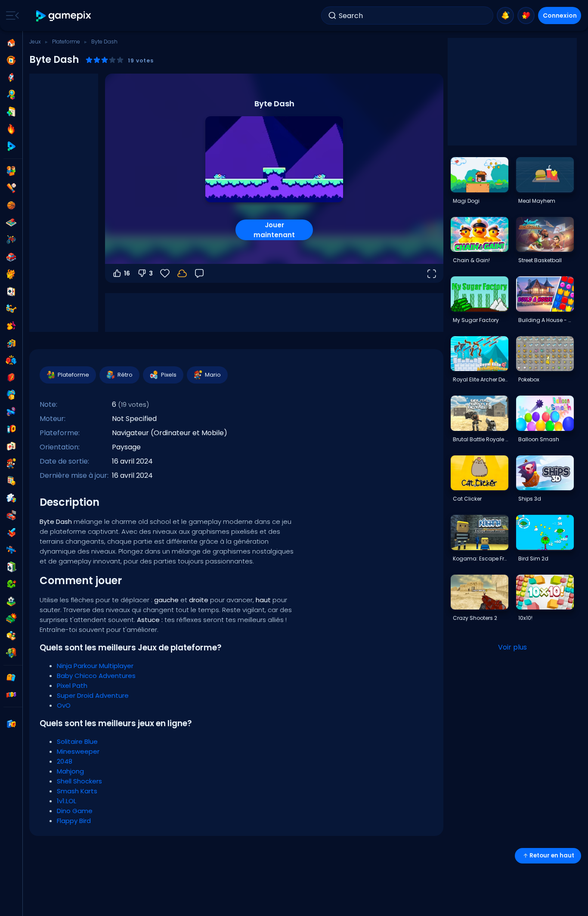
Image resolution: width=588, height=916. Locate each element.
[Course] (11, 515)
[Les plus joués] (11, 77)
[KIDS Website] (11, 694)
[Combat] (11, 360)
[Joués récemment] (11, 60)
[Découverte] (11, 94)
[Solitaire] (11, 567)
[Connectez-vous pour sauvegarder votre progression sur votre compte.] (182, 273)
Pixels (168, 375)
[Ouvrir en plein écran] (431, 273)
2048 (64, 761)
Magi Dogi (466, 200)
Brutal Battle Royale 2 (480, 439)
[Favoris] (526, 15)
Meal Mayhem (536, 200)
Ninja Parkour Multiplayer (95, 665)
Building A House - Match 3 (545, 320)
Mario (213, 375)
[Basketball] (11, 205)
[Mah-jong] (11, 446)
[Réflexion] (11, 498)
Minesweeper (78, 751)
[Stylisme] (11, 325)
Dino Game (75, 810)
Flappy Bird (74, 820)
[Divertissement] (11, 394)
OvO (64, 705)
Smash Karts (77, 790)
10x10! (525, 618)
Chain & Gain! (471, 260)
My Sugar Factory (476, 320)
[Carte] (11, 291)
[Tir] (11, 549)
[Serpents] (11, 584)
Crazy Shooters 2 (475, 618)
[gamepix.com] (64, 16)
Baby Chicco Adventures (96, 675)
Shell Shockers (79, 781)
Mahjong (70, 771)
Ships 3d (529, 498)
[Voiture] (11, 257)
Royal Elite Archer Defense (480, 379)
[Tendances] (11, 129)
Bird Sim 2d (533, 558)
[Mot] (11, 635)
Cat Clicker (467, 498)
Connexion (560, 15)
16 (127, 273)
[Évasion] (11, 343)
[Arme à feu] (11, 412)
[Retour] (199, 273)
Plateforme (66, 41)
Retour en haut (551, 855)
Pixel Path (72, 685)
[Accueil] (11, 43)
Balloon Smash (538, 439)
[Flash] (11, 377)
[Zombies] (11, 653)
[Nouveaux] (11, 112)
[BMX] (11, 239)
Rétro (125, 375)
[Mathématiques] (11, 480)
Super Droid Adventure (93, 695)
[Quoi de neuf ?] (505, 15)
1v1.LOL (66, 800)
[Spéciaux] (11, 146)
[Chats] (11, 274)
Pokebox (528, 379)
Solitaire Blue (77, 741)
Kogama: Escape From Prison (480, 558)
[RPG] (11, 532)
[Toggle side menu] (11, 15)
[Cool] (11, 308)
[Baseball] (11, 188)
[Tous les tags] (11, 677)
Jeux (35, 41)
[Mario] (11, 463)
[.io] (11, 429)
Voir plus (512, 647)
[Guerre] (11, 618)
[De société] (11, 222)
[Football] (11, 601)
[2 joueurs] (11, 170)
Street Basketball (540, 260)
